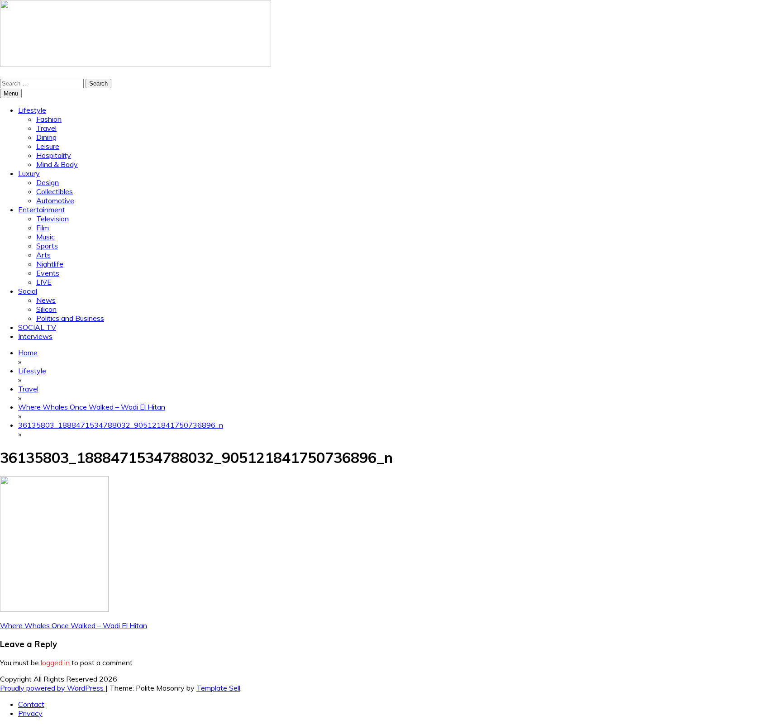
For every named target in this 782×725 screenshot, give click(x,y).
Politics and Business (70, 318)
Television (52, 218)
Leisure (47, 146)
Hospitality (53, 155)
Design (47, 182)
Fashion (49, 119)
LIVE (44, 281)
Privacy (30, 713)
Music (45, 236)
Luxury (29, 173)
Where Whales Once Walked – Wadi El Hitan (73, 625)
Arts (43, 254)
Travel (46, 128)
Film (42, 227)
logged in (55, 662)
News (46, 300)
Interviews (35, 336)
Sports (47, 245)
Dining (46, 137)
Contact (31, 704)
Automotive (55, 200)
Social (27, 291)
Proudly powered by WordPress (52, 687)
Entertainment (41, 209)
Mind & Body (57, 164)
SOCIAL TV (37, 327)
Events (47, 272)
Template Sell (218, 687)
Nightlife (49, 263)
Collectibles (54, 191)
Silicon (46, 309)
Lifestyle (32, 109)
